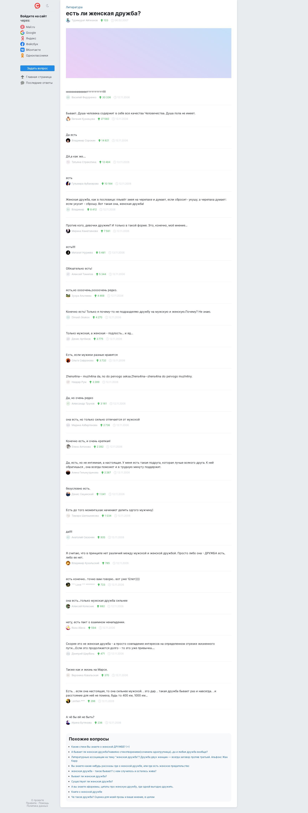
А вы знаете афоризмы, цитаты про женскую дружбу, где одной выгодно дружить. (122, 786)
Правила (31, 802)
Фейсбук (32, 44)
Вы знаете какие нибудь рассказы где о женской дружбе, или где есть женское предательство (130, 765)
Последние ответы (39, 82)
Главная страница (39, 77)
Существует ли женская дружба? (92, 781)
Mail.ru (30, 27)
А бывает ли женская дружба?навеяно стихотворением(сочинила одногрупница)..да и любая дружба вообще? (139, 751)
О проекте (37, 800)
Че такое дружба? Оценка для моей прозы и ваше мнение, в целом (113, 796)
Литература (74, 7)
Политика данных (37, 805)
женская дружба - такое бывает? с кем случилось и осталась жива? (113, 771)
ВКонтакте (33, 50)
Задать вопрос (37, 68)
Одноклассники (37, 55)
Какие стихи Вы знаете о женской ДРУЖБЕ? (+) (100, 746)
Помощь (44, 802)
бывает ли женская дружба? (89, 776)
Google (31, 32)
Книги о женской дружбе (86, 791)
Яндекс (31, 38)
